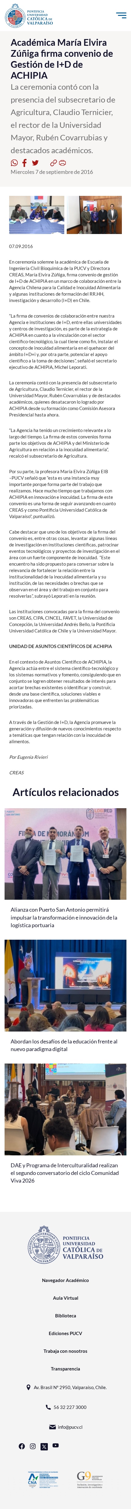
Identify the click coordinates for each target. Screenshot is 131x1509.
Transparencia (65, 1368)
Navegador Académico (65, 1280)
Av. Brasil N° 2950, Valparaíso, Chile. (70, 1387)
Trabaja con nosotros (65, 1351)
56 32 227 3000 (70, 1407)
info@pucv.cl (70, 1427)
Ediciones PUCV (65, 1333)
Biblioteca (65, 1315)
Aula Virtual (65, 1298)
